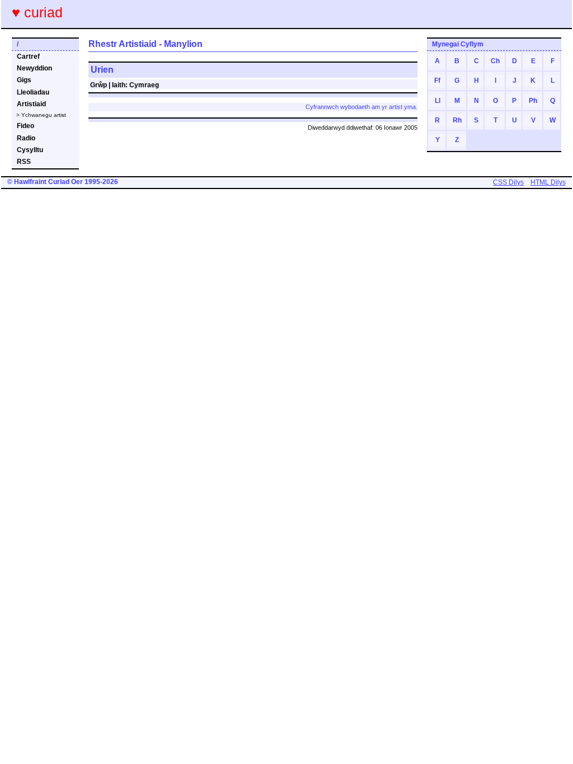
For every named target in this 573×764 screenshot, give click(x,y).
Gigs (24, 80)
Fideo (25, 126)
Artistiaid (31, 104)
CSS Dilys (508, 182)
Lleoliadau (33, 92)
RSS (24, 162)
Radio (26, 138)
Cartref (28, 56)
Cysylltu (30, 150)
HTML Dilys (548, 182)
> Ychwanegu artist (41, 115)
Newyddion (34, 68)
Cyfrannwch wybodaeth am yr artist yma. (361, 106)
